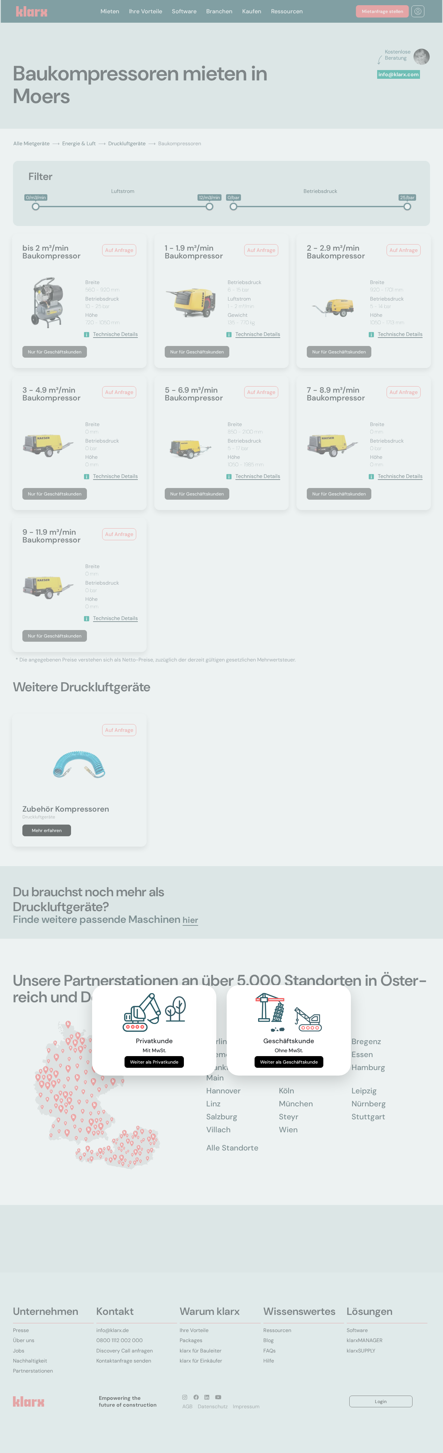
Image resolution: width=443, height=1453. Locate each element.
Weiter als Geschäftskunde (289, 1062)
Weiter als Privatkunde (154, 1062)
